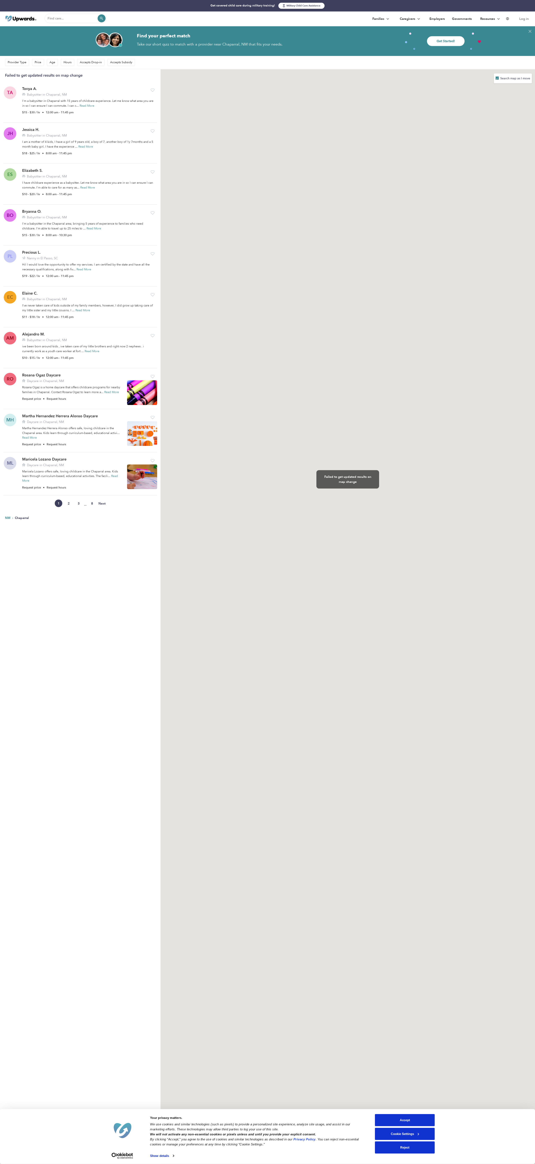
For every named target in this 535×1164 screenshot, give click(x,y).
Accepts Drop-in (91, 62)
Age (52, 62)
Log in (524, 18)
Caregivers (408, 19)
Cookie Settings (402, 1133)
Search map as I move (514, 78)
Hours (67, 62)
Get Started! (446, 41)
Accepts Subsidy (121, 62)
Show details (159, 1156)
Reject (404, 1147)
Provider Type (17, 62)
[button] (152, 90)
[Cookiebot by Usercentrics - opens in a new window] (122, 1156)
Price (38, 62)
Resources (488, 19)
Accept (405, 1120)
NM (8, 518)
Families (378, 19)
